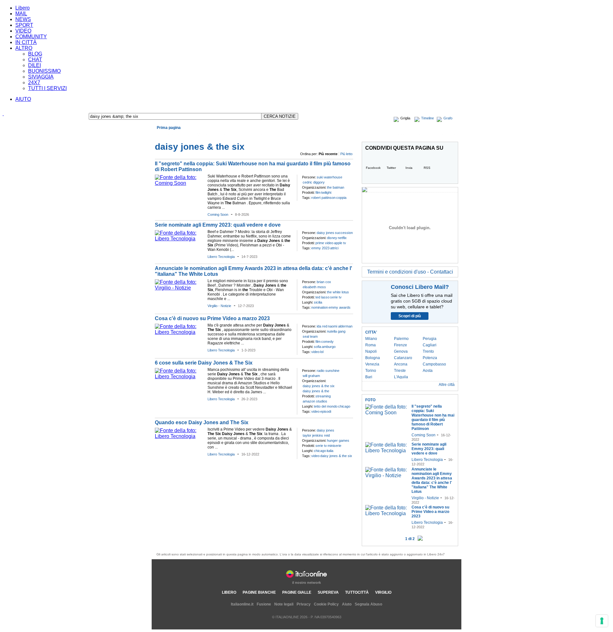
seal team (310, 336)
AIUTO (23, 99)
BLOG (35, 53)
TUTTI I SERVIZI (47, 88)
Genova (401, 351)
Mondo (203, 135)
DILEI (34, 65)
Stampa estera (442, 135)
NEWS (23, 19)
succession (344, 233)
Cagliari (429, 345)
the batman (335, 187)
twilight (326, 192)
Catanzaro (403, 358)
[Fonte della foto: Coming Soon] (179, 183)
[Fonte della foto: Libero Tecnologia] (179, 238)
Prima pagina (169, 127)
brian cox (324, 282)
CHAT (35, 59)
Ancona (400, 364)
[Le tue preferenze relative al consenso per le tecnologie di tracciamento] (602, 621)
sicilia (318, 302)
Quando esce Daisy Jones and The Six (201, 422)
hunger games (338, 440)
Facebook (373, 167)
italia (330, 451)
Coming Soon (218, 214)
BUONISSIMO (44, 71)
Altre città (447, 384)
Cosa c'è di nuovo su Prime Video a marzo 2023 (212, 318)
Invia (408, 167)
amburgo (329, 347)
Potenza (430, 358)
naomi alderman (340, 326)
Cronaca (165, 135)
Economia (185, 135)
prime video (324, 243)
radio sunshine (328, 370)
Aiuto (347, 604)
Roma (370, 345)
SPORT (24, 25)
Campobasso (434, 364)
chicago (344, 406)
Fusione (264, 604)
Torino (370, 370)
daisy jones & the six (319, 386)
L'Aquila (401, 377)
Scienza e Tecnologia (296, 135)
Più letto (346, 154)
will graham (311, 376)
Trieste (400, 370)
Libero (22, 8)
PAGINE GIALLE (296, 592)
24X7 (34, 82)
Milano (371, 338)
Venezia (372, 364)
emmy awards (340, 307)
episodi (325, 411)
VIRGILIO (383, 592)
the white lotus (338, 292)
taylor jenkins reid (316, 435)
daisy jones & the (316, 391)
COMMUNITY (31, 36)
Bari (368, 377)
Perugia (429, 338)
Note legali (283, 604)
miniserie (334, 446)
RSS (427, 167)
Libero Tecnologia (221, 257)
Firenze (400, 345)
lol (321, 352)
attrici (334, 248)
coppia (341, 197)
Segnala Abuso (368, 604)
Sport (270, 135)
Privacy (304, 604)
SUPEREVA (328, 592)
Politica (218, 135)
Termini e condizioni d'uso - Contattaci (410, 272)
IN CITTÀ (26, 42)
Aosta (428, 370)
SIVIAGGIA (41, 76)
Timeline (427, 118)
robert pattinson (323, 197)
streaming (323, 396)
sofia (317, 347)
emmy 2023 (320, 248)
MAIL (21, 13)
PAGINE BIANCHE (259, 592)
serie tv (336, 297)
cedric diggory (314, 182)
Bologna (372, 358)
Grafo (447, 118)
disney (332, 238)
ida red (322, 326)
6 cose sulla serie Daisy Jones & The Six (204, 362)
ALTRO (23, 48)
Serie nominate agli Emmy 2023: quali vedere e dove (218, 225)
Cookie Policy (326, 604)
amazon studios (315, 401)
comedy (327, 341)
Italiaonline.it (242, 604)
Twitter (391, 167)
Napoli (371, 351)
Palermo (401, 338)
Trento (428, 351)
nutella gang (336, 331)
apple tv (340, 243)
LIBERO (229, 592)
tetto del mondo (325, 406)
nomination (319, 307)
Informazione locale (406, 135)
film (318, 192)
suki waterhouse (329, 177)
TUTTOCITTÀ (357, 592)
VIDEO (23, 31)
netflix (342, 238)
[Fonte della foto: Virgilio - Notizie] (179, 287)
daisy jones (325, 233)
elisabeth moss (314, 287)
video (315, 352)
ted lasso (322, 297)
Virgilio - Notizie (219, 306)
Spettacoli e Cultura (245, 135)
